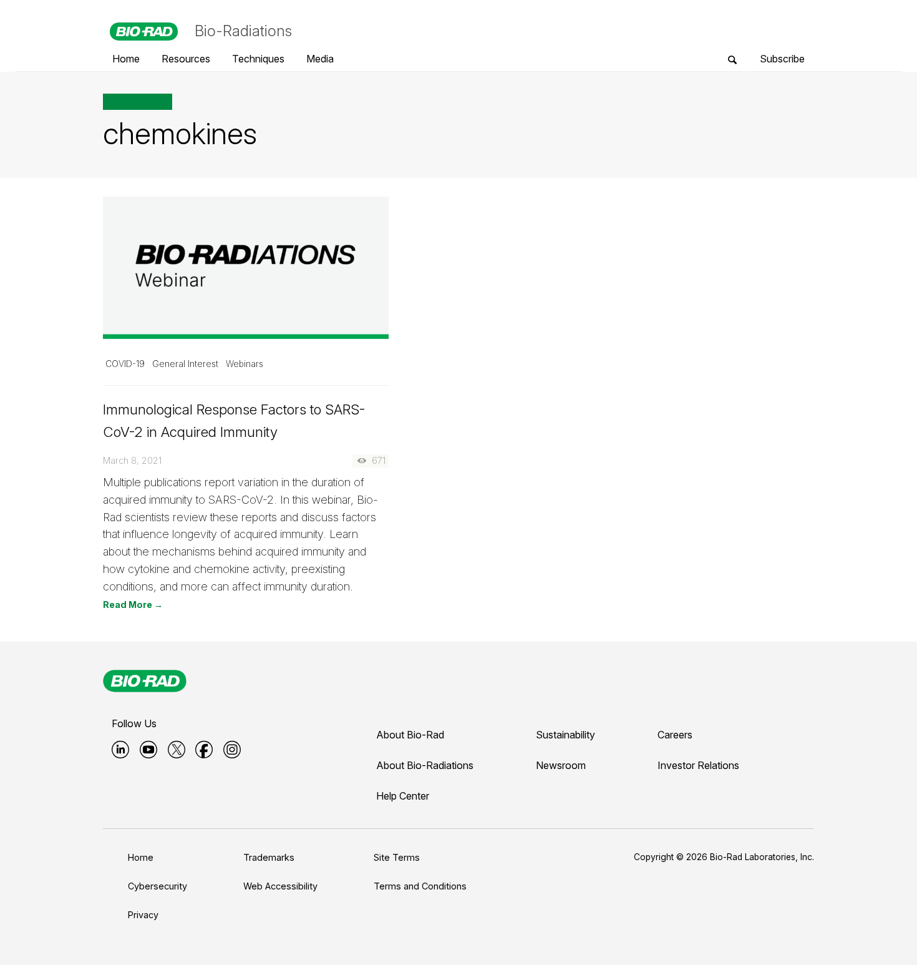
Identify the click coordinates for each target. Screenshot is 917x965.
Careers (674, 734)
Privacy (143, 914)
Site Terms (397, 857)
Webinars (244, 364)
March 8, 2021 (132, 460)
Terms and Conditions (420, 886)
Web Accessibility (280, 886)
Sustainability (565, 734)
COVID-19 (125, 364)
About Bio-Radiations (424, 765)
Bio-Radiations (243, 31)
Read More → (133, 604)
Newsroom (561, 765)
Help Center (402, 796)
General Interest (185, 364)
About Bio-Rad (410, 734)
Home (140, 857)
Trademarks (268, 857)
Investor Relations (698, 765)
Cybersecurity (157, 886)
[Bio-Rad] (145, 681)
